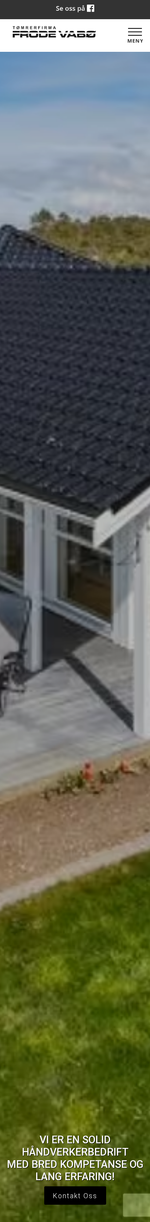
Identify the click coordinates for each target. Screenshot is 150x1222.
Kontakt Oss (75, 1196)
